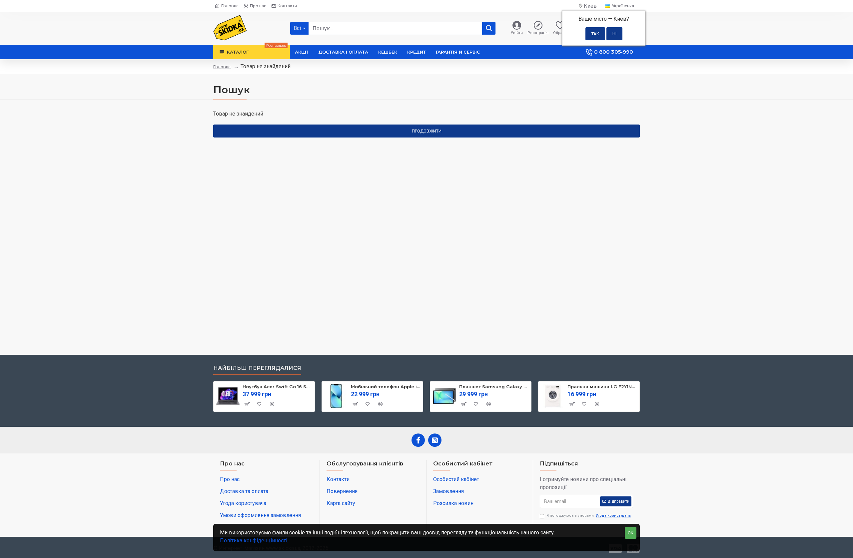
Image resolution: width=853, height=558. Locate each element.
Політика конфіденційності (253, 540)
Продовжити (426, 131)
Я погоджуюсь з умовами (588, 515)
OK (630, 532)
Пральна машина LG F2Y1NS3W (602, 386)
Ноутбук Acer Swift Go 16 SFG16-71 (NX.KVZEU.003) (277, 386)
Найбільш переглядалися (257, 368)
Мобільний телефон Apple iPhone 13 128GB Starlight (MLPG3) (386, 386)
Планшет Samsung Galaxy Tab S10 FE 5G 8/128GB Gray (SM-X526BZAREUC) (494, 386)
